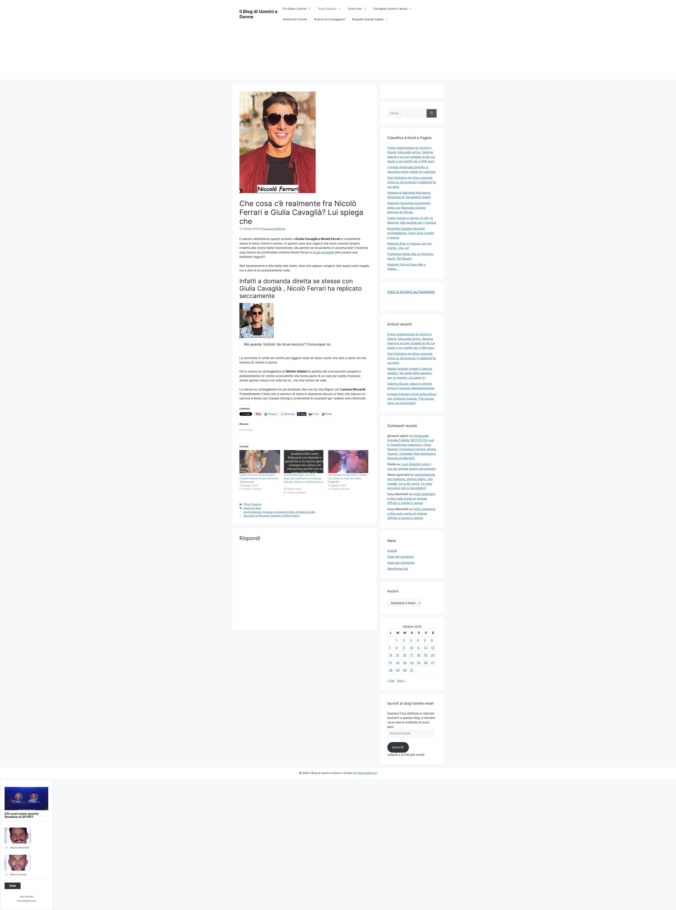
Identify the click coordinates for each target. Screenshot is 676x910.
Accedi (392, 551)
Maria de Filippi (252, 508)
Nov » (401, 680)
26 (426, 662)
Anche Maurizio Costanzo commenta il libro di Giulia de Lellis (279, 511)
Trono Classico (327, 8)
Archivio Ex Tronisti (295, 19)
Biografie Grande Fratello (368, 19)
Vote (12, 885)
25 (418, 662)
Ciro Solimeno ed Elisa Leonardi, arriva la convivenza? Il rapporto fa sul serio (411, 182)
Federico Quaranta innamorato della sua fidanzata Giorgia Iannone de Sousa (408, 207)
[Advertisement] (338, 54)
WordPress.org (397, 568)
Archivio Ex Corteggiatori (329, 19)
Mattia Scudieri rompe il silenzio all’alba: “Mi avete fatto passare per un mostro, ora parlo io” (409, 373)
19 (425, 655)
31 (411, 670)
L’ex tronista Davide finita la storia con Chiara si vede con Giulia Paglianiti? (347, 478)
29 (398, 670)
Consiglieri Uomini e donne (390, 8)
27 (432, 662)
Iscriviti (398, 747)
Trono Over (355, 8)
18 (418, 655)
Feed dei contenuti (400, 556)
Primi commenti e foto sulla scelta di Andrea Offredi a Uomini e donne (411, 498)
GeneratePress (367, 773)
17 (411, 655)
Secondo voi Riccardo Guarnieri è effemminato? (271, 515)
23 (405, 662)
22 (397, 662)
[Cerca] (432, 113)
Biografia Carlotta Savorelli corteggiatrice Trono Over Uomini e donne (410, 233)
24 (412, 662)
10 (411, 647)
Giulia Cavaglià (323, 252)
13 (432, 647)
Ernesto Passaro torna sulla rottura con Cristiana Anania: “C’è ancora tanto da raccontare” (411, 398)
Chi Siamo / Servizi (294, 8)
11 (418, 647)
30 (405, 670)
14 (390, 655)
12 (425, 647)
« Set (391, 680)
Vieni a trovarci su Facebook (411, 292)
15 (397, 655)
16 (404, 655)
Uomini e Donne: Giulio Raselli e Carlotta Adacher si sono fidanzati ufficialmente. (258, 478)
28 (390, 670)
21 (390, 662)
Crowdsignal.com (26, 900)
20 (433, 655)
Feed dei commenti (400, 562)
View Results (26, 896)
